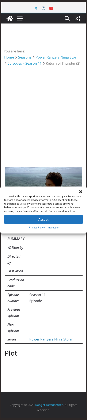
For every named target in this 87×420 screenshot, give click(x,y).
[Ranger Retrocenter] (10, 18)
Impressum (53, 227)
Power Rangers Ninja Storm (51, 339)
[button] (81, 192)
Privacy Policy (37, 227)
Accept (43, 219)
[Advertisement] (43, 111)
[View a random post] (77, 18)
